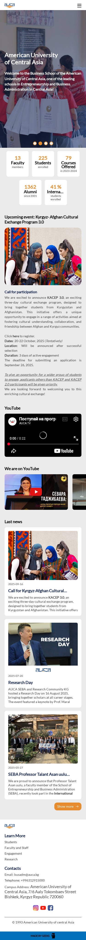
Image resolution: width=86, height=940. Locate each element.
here (16, 336)
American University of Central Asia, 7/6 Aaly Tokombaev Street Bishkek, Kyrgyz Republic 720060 (40, 891)
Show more (65, 806)
